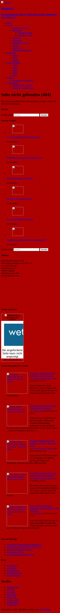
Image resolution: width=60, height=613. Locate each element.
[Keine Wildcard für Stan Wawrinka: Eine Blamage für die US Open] (17, 525)
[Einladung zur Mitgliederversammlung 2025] (17, 235)
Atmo (14, 70)
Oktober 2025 (13, 587)
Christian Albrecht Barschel (43, 378)
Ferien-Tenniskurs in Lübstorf (20, 178)
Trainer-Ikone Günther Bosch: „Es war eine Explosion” (43, 407)
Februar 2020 (13, 600)
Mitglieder (16, 30)
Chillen (15, 60)
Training (10, 78)
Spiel (14, 75)
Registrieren (12, 565)
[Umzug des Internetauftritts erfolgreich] (17, 132)
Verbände (16, 38)
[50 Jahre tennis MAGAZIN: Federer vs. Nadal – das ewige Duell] (17, 460)
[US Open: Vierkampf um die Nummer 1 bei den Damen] (17, 393)
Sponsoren (17, 40)
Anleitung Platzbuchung (23, 88)
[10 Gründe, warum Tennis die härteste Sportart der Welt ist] (17, 493)
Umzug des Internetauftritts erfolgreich (24, 137)
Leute (14, 65)
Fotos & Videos (14, 63)
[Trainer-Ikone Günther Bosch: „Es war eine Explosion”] (17, 425)
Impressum (17, 48)
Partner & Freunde (20, 43)
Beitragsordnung (25, 35)
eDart (14, 58)
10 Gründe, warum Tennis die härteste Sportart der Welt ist (43, 474)
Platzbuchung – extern (22, 85)
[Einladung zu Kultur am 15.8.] (17, 194)
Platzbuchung (13, 83)
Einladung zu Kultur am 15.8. (20, 199)
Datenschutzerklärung (22, 50)
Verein (9, 25)
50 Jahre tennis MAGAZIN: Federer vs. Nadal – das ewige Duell (43, 443)
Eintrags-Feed (13, 570)
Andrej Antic (38, 411)
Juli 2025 (11, 590)
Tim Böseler (37, 513)
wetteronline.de (15, 360)
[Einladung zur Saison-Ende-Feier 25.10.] (17, 153)
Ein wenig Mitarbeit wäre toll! (20, 219)
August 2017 (12, 605)
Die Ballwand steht (15, 552)
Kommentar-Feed (14, 573)
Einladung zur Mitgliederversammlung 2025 (26, 240)
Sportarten (11, 53)
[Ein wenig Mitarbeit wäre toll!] (17, 214)
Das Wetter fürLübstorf (12, 319)
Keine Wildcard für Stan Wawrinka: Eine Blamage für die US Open (44, 508)
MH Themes (45, 609)
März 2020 (11, 597)
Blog (9, 23)
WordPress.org (13, 575)
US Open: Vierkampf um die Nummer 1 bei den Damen (42, 374)
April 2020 (11, 595)
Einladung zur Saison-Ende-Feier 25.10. (24, 157)
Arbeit (15, 68)
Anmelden (11, 568)
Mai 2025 (11, 592)
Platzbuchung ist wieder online (20, 554)
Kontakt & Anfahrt (20, 28)
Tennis (15, 55)
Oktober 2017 (13, 602)
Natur (14, 73)
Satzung (15, 45)
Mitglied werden (25, 33)
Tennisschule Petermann (23, 80)
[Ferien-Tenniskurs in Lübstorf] (17, 173)
